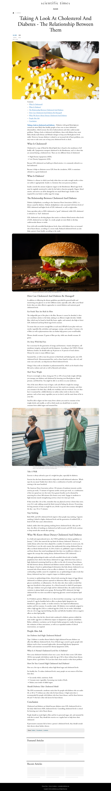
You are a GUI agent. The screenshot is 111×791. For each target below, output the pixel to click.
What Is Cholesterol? (36, 104)
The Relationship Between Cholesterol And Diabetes (46, 110)
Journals (55, 9)
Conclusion (33, 121)
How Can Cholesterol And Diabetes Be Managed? (45, 113)
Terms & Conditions (53, 786)
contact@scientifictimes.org (63, 786)
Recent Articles (34, 764)
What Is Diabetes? (35, 107)
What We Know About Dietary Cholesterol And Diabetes (48, 116)
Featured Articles (35, 740)
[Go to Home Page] (13, 13)
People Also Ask (34, 118)
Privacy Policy (45, 786)
